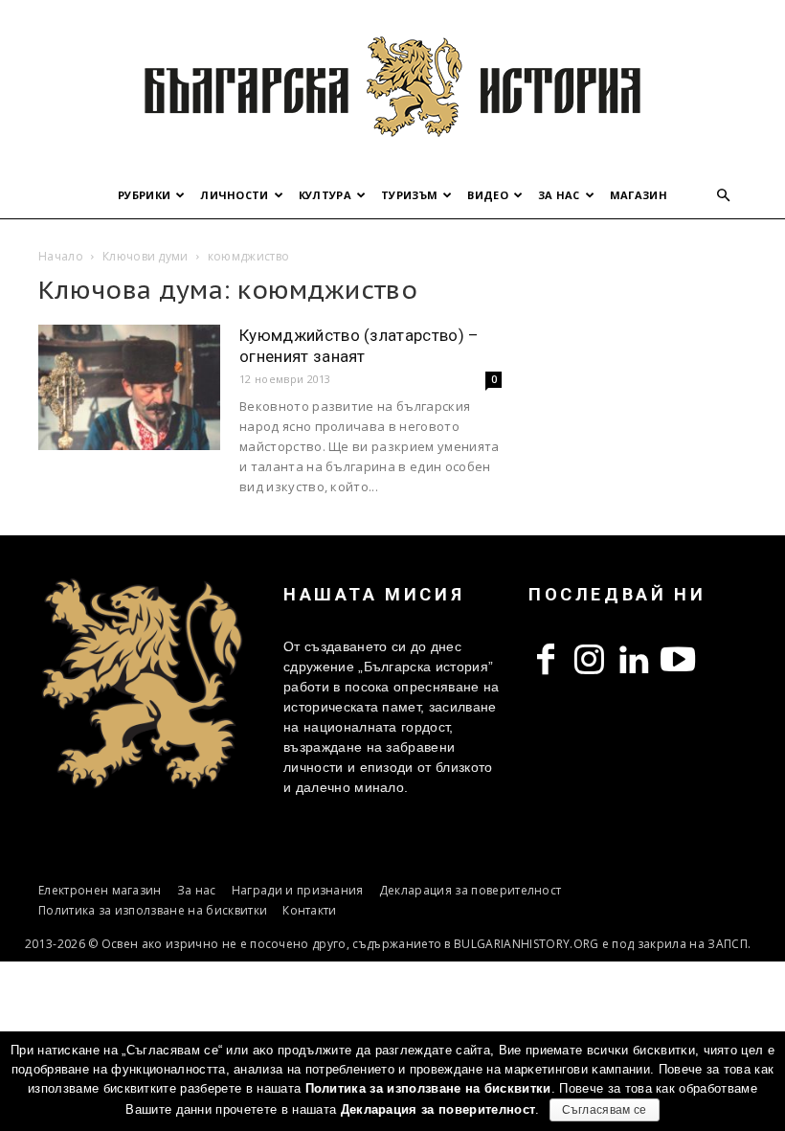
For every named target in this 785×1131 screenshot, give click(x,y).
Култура (325, 195)
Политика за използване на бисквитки (152, 910)
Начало (60, 256)
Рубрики (144, 195)
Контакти (309, 910)
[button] (724, 196)
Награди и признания (298, 890)
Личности (234, 195)
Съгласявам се (604, 1110)
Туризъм (409, 195)
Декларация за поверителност (470, 890)
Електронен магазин (100, 890)
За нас (559, 195)
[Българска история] (392, 86)
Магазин (638, 195)
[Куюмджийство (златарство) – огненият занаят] (129, 387)
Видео (487, 195)
